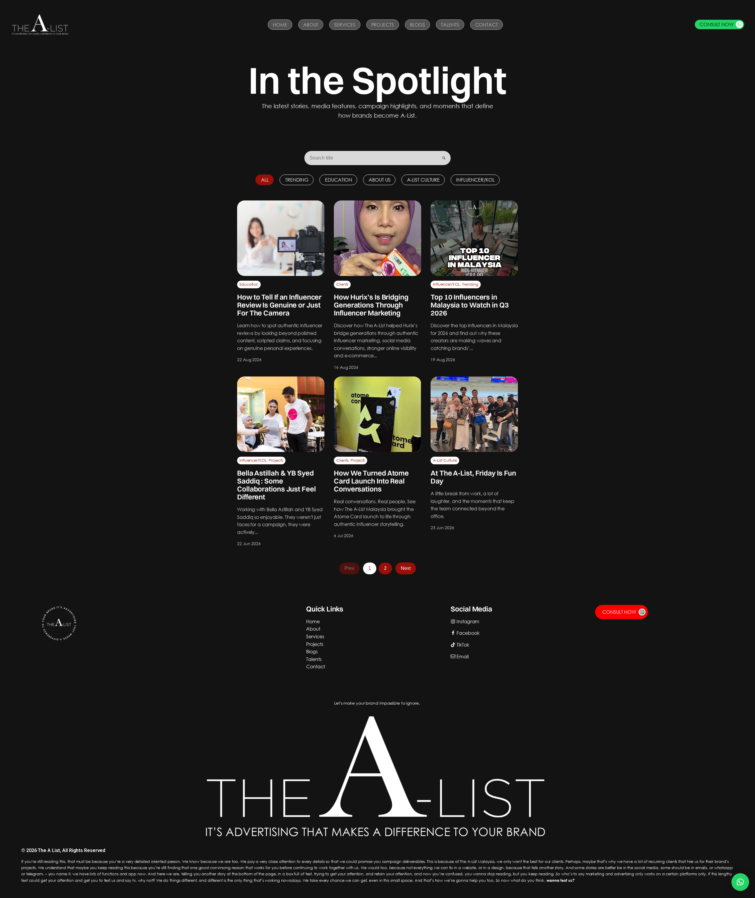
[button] (719, 24)
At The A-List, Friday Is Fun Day (473, 476)
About (311, 25)
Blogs (417, 25)
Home (280, 25)
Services (344, 25)
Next (406, 568)
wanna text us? (560, 880)
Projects (382, 25)
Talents (450, 25)
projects (314, 644)
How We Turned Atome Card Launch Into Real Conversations (371, 480)
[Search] (444, 158)
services (315, 636)
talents (313, 659)
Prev (349, 568)
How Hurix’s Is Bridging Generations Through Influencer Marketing (371, 304)
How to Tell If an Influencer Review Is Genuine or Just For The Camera (279, 304)
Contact (486, 25)
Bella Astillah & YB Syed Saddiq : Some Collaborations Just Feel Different (276, 484)
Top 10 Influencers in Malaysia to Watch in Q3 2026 (470, 304)
